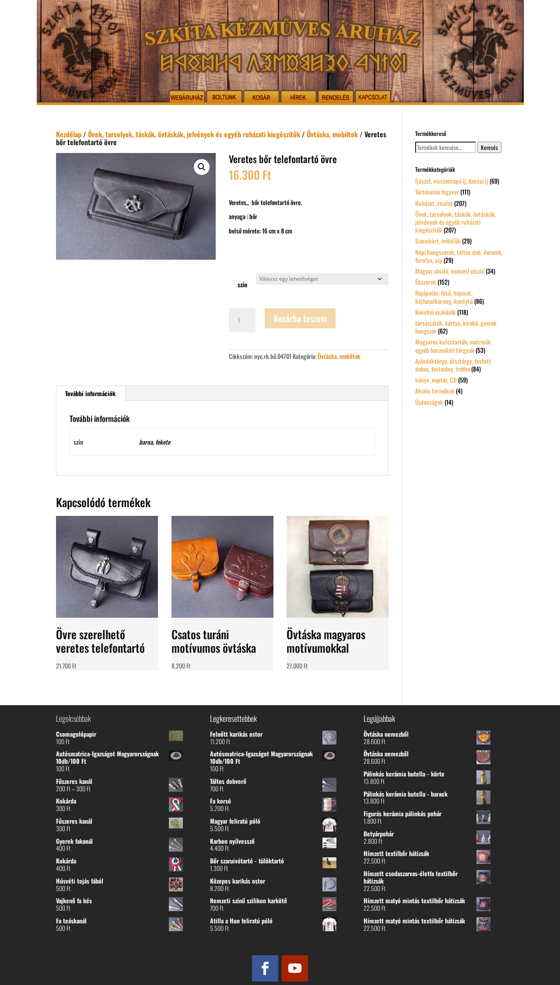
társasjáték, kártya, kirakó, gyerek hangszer (456, 326)
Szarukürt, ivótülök (438, 240)
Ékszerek (425, 281)
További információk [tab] (90, 393)
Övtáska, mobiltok (332, 134)
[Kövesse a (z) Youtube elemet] (295, 968)
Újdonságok (429, 402)
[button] (202, 167)
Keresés (489, 147)
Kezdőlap (68, 134)
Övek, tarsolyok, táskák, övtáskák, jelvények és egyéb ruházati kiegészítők (194, 134)
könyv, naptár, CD (436, 379)
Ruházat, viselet (434, 203)
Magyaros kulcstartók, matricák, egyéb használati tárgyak (453, 345)
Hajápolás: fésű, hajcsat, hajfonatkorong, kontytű (444, 296)
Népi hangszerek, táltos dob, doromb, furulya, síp (459, 256)
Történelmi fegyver (437, 191)
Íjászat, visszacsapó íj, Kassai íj (451, 180)
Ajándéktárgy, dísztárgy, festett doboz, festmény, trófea (453, 364)
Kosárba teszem (300, 318)
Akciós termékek (435, 390)
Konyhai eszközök (435, 312)
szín (242, 284)
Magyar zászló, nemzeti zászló (449, 270)
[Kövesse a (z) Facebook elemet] (265, 968)
